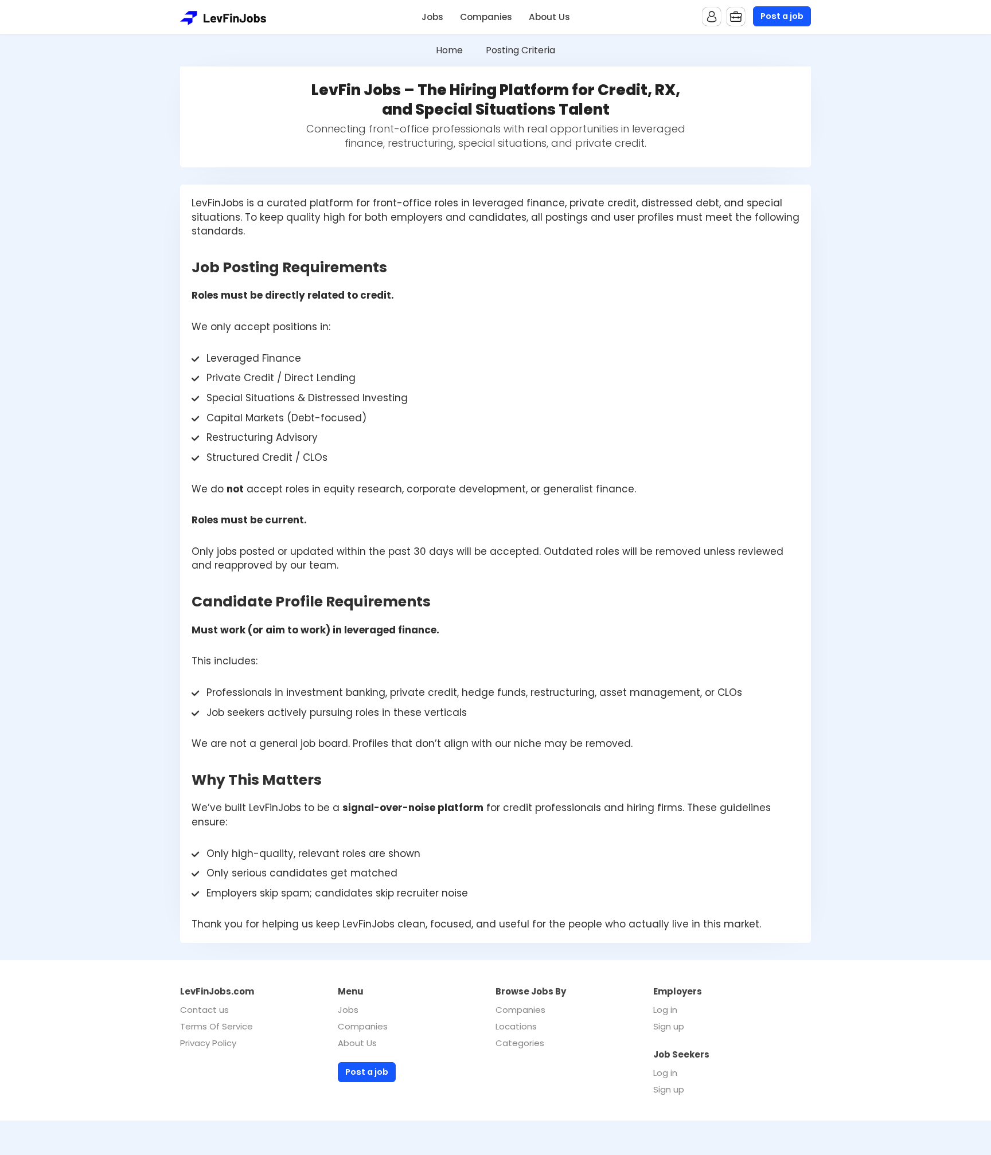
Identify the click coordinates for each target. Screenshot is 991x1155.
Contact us (204, 1010)
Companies (486, 17)
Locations (516, 1026)
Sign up (668, 1026)
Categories (520, 1043)
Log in (665, 1010)
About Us (549, 17)
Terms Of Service (216, 1026)
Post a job (781, 16)
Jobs (432, 17)
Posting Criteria (520, 50)
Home (449, 50)
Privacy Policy (208, 1043)
